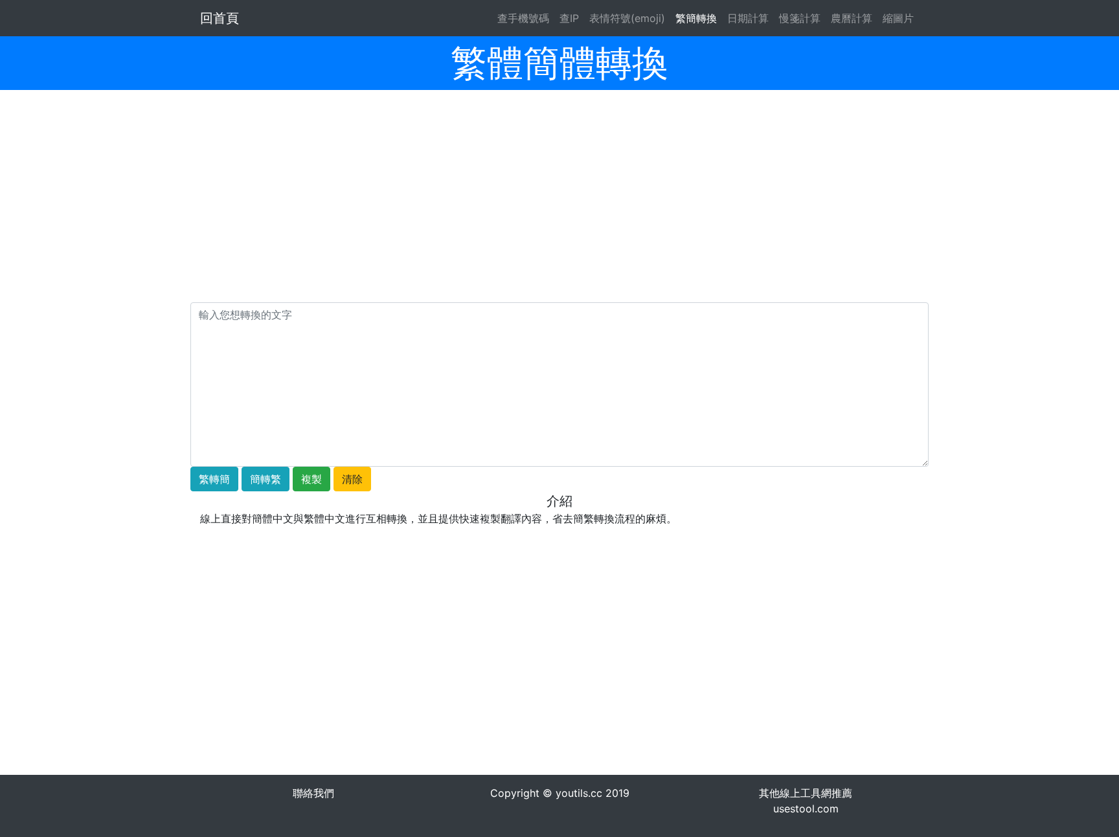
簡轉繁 (265, 479)
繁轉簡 (214, 479)
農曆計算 (851, 18)
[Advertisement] (559, 211)
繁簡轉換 (696, 18)
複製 (311, 479)
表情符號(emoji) (627, 18)
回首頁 (219, 18)
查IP (569, 18)
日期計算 (748, 18)
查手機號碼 (523, 18)
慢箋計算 (799, 18)
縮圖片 (898, 18)
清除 (352, 479)
